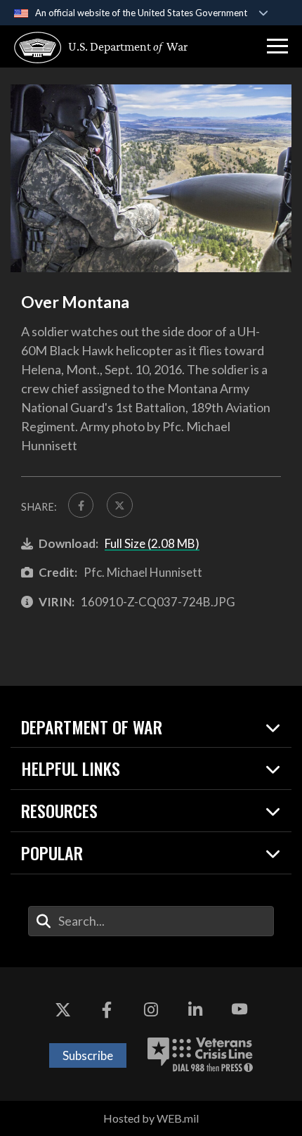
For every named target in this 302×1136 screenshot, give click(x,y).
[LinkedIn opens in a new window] (195, 1009)
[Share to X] (119, 505)
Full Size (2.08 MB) (152, 543)
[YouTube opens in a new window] (239, 1009)
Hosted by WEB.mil (151, 1118)
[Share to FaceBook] (80, 505)
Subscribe (88, 1055)
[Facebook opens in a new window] (106, 1009)
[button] (277, 46)
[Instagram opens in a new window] (151, 1009)
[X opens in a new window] (62, 1009)
